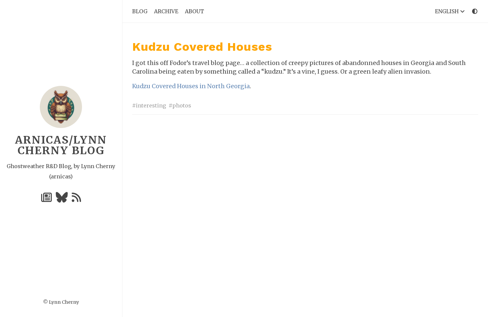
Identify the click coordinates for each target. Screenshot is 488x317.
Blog (139, 11)
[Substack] (47, 199)
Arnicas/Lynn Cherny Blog (61, 145)
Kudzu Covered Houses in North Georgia (191, 86)
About (194, 11)
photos (181, 105)
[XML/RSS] (76, 199)
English (447, 11)
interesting (151, 105)
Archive (166, 11)
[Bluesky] (62, 199)
